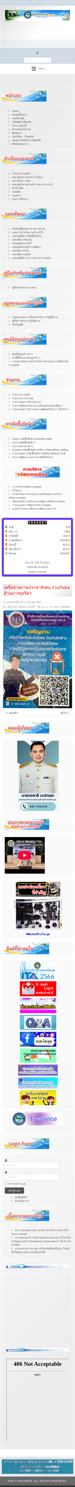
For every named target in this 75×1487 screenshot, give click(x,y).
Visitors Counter (37, 571)
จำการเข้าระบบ (17, 1183)
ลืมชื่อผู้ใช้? (21, 1197)
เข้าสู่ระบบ (14, 1190)
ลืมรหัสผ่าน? (22, 1201)
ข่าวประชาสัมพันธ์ (59, 606)
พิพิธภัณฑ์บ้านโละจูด (38, 934)
